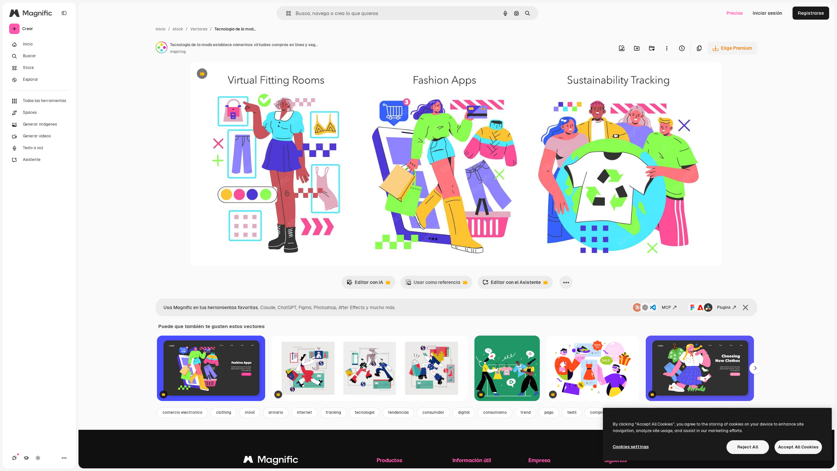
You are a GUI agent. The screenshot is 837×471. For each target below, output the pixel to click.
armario (275, 412)
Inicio (160, 29)
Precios (734, 13)
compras (598, 412)
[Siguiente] (755, 368)
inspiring (178, 51)
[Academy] (26, 458)
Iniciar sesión (767, 13)
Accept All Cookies (798, 447)
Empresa (539, 460)
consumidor (433, 412)
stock (178, 29)
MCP (666, 307)
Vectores (198, 29)
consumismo (495, 412)
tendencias (398, 412)
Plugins (723, 307)
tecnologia (364, 412)
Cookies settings (631, 446)
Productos (389, 460)
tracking (333, 412)
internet (304, 412)
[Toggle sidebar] (64, 13)
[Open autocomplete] (286, 13)
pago (549, 412)
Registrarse (811, 13)
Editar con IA (365, 284)
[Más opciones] (666, 48)
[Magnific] (270, 461)
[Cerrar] (745, 307)
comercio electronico (182, 412)
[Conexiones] (14, 458)
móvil (250, 412)
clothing (223, 412)
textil (571, 412)
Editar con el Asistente (512, 284)
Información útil (472, 460)
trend (526, 412)
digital (464, 412)
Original (232, 74)
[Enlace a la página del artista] (161, 48)
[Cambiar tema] (38, 458)
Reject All (747, 447)
